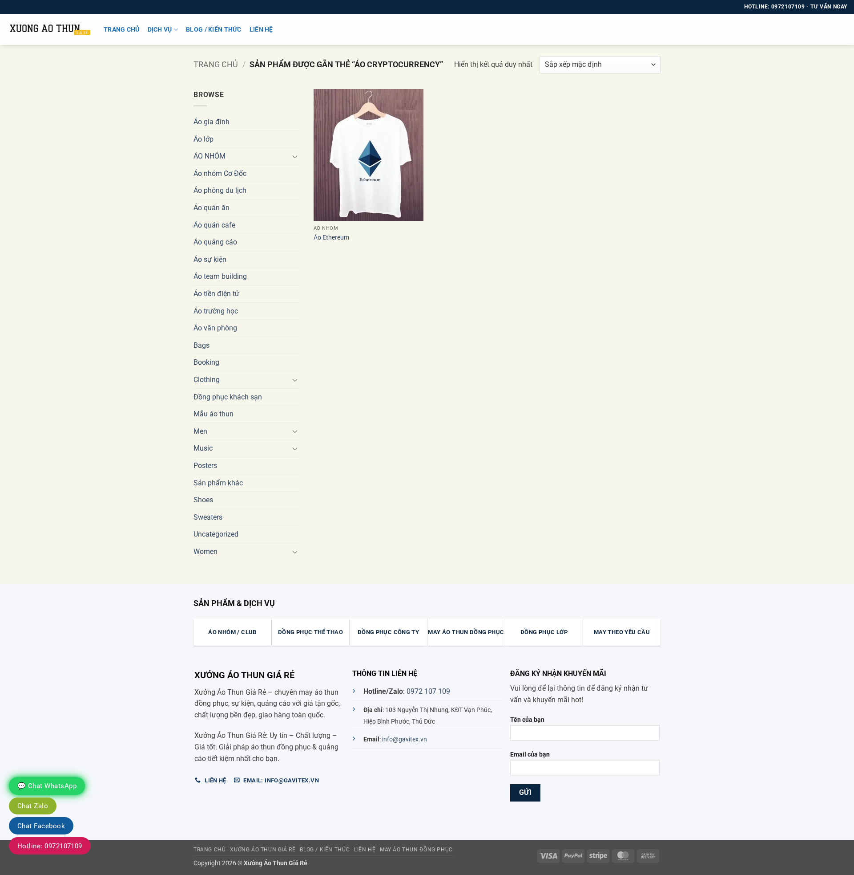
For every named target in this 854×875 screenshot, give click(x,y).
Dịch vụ (160, 29)
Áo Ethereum (331, 237)
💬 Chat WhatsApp (47, 786)
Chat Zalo (32, 806)
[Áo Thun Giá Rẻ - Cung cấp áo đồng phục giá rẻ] (48, 29)
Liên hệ (261, 29)
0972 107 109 (428, 691)
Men (200, 431)
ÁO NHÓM (209, 156)
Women (205, 551)
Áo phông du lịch (219, 190)
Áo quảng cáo (215, 242)
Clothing (206, 379)
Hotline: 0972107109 (49, 846)
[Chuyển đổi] (295, 156)
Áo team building (220, 276)
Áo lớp (203, 139)
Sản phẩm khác (218, 483)
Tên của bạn (527, 720)
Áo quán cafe (214, 225)
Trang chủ (122, 29)
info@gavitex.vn (404, 739)
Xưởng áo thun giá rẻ (262, 850)
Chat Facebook (41, 826)
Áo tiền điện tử (216, 293)
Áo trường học (215, 311)
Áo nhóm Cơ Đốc (219, 173)
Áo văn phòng (215, 328)
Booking (206, 362)
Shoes (203, 500)
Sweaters (207, 517)
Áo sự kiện (209, 259)
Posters (205, 465)
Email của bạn (530, 754)
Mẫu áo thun (213, 414)
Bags (201, 345)
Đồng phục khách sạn (227, 397)
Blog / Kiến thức (214, 29)
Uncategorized (215, 534)
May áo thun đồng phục (416, 850)
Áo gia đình (211, 122)
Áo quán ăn (211, 207)
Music (203, 448)
